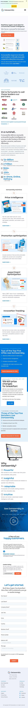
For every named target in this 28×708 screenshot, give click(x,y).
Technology (22, 686)
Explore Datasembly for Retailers (10, 436)
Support (2, 693)
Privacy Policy (3, 695)
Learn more (5, 225)
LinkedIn (23, 697)
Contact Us (3, 686)
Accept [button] (18, 573)
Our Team (3, 685)
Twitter (22, 695)
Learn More (14, 6)
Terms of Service (4, 697)
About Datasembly (4, 683)
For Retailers (22, 685)
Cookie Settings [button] (8, 573)
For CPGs (21, 683)
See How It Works (6, 35)
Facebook (23, 693)
